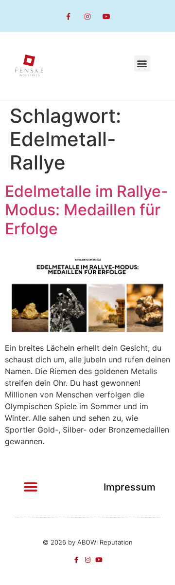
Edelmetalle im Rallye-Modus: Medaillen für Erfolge (86, 210)
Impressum (130, 487)
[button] (142, 64)
